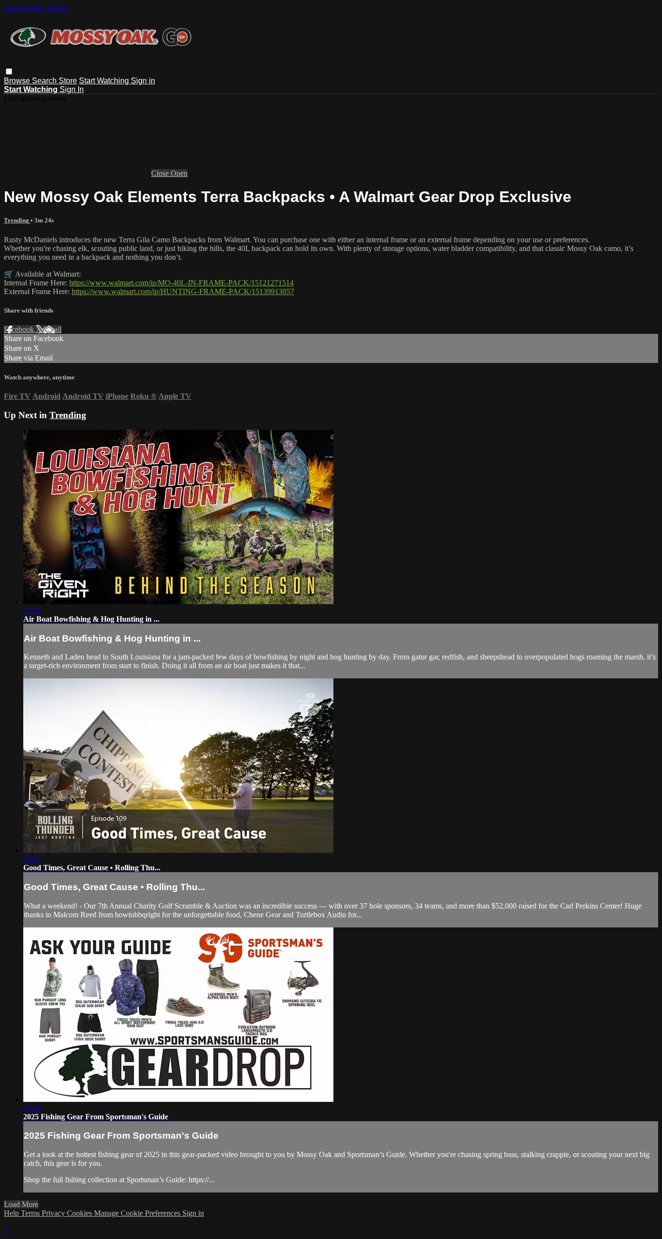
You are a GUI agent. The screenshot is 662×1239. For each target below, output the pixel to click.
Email (53, 329)
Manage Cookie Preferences (138, 1213)
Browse (18, 81)
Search (45, 81)
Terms (31, 1213)
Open (179, 173)
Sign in (143, 81)
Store (68, 81)
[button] (9, 71)
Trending (17, 220)
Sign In (72, 89)
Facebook (20, 329)
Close (161, 173)
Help (12, 1213)
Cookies (80, 1213)
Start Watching (105, 81)
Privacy (54, 1213)
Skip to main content (35, 8)
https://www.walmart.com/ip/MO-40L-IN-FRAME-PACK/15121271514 (181, 283)
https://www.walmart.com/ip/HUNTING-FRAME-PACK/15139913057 (183, 291)
